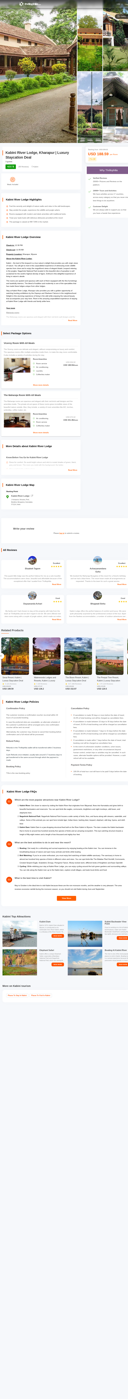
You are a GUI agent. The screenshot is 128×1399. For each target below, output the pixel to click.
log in (61, 533)
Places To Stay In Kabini (17, 995)
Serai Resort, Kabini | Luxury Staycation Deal (12, 679)
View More (66, 898)
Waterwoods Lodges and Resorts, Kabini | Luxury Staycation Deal (45, 679)
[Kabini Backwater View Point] (85, 934)
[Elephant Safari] (19, 962)
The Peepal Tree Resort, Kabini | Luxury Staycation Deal (108, 679)
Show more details (41, 385)
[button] (40, 364)
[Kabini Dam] (19, 934)
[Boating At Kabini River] (85, 962)
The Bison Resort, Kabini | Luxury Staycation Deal (77, 679)
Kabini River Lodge (20, 496)
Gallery (123, 16)
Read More (72, 320)
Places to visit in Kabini (40, 995)
